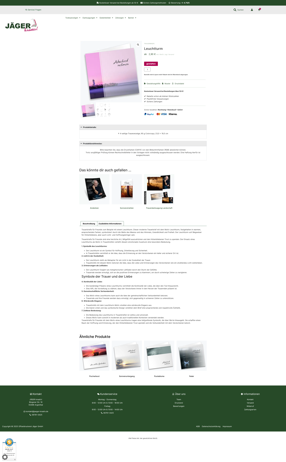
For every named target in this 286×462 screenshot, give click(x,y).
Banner (131, 18)
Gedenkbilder (105, 18)
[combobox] (240, 10)
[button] (138, 45)
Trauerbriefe (149, 43)
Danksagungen (89, 18)
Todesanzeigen (71, 18)
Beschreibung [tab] (89, 224)
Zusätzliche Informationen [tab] (110, 224)
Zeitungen (119, 18)
